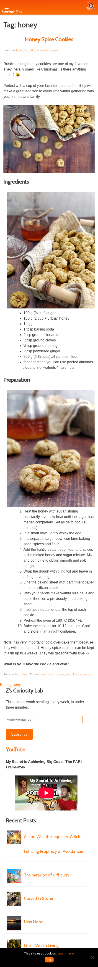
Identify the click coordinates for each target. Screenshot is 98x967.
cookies (42, 674)
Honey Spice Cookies (49, 39)
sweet (68, 674)
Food (17, 674)
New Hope (33, 921)
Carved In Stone (38, 898)
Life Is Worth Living (41, 945)
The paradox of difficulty (46, 875)
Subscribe (19, 734)
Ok (49, 960)
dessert (52, 674)
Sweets (26, 674)
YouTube (15, 749)
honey (61, 674)
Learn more (66, 953)
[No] (92, 957)
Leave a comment (82, 674)
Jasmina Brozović (49, 50)
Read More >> (38, 865)
